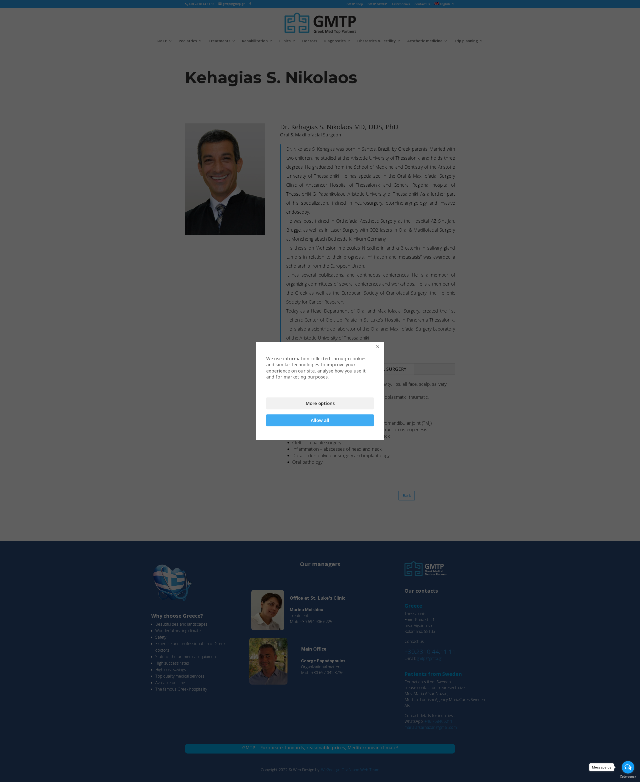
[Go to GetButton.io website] (628, 777)
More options (320, 403)
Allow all (320, 420)
